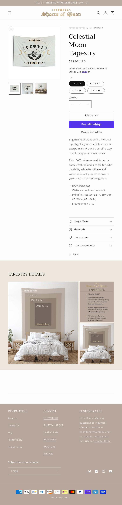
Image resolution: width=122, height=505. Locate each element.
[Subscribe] (57, 471)
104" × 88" (96, 90)
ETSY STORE (51, 418)
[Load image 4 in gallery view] (41, 88)
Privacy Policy (15, 440)
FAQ (10, 433)
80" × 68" (77, 90)
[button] (9, 12)
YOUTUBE (49, 446)
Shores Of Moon (64, 498)
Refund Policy (15, 447)
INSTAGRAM (51, 432)
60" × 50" (95, 83)
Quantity (73, 98)
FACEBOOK (50, 439)
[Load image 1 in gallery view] (14, 88)
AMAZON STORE (53, 425)
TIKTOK (48, 453)
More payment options (91, 132)
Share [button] (76, 254)
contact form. (103, 441)
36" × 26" (77, 83)
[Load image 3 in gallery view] (28, 88)
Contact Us (13, 425)
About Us (13, 418)
